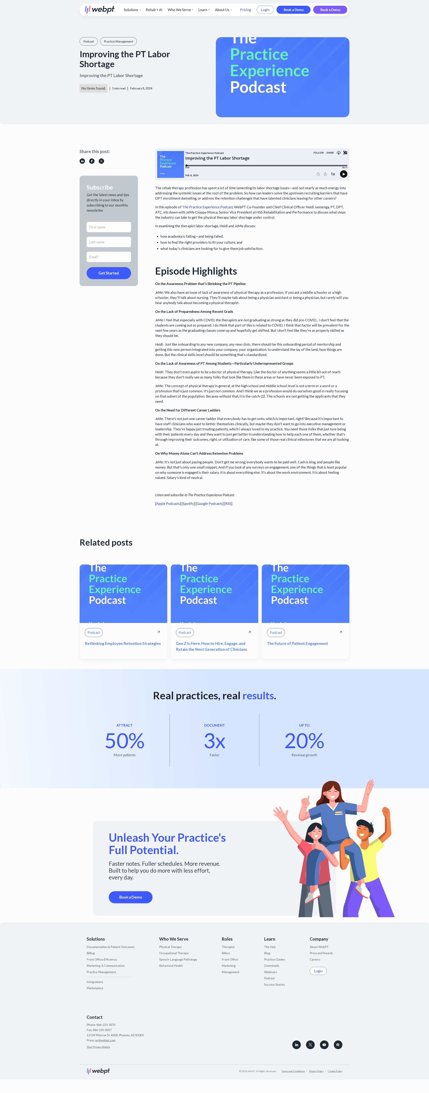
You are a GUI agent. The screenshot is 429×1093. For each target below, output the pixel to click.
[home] (100, 10)
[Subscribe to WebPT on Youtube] (324, 1044)
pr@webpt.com (105, 1040)
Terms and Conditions (293, 1071)
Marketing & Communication (106, 965)
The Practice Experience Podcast (207, 207)
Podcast (269, 978)
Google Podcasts (210, 504)
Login (265, 10)
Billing (91, 953)
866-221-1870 (106, 1025)
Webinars (270, 972)
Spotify (188, 504)
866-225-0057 (102, 1030)
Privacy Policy (316, 1071)
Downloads (271, 965)
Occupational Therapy (174, 953)
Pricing (245, 10)
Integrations (95, 982)
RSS (228, 504)
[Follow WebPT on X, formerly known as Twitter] (310, 1044)
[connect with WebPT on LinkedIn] (296, 1044)
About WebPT (319, 947)
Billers (226, 953)
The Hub (270, 947)
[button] (132, 10)
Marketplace (95, 988)
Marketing (228, 965)
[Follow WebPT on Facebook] (338, 1044)
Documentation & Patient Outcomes (111, 947)
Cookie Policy (335, 1071)
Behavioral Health (171, 965)
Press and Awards (321, 953)
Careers (315, 959)
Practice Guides (274, 959)
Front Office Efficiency (102, 959)
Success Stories (274, 984)
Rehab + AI (154, 10)
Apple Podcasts (168, 504)
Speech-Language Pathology (178, 959)
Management (230, 972)
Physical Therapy (170, 947)
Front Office (230, 959)
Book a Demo (294, 10)
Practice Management (101, 972)
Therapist (228, 947)
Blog (267, 953)
